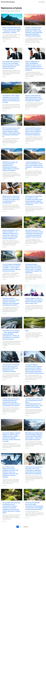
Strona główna (41, 2)
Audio (27, 330)
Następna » (26, 526)
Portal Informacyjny (8, 2)
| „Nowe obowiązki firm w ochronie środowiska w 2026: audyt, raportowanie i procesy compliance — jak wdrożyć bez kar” (34, 165)
